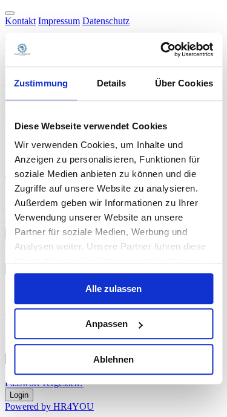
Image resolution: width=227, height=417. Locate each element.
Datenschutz (106, 21)
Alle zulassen (113, 288)
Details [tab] (112, 83)
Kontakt (20, 21)
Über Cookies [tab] (184, 83)
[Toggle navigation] (10, 13)
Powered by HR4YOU (49, 406)
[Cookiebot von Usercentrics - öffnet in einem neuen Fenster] (161, 49)
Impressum (59, 21)
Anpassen (106, 323)
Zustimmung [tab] (41, 83)
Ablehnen (113, 359)
